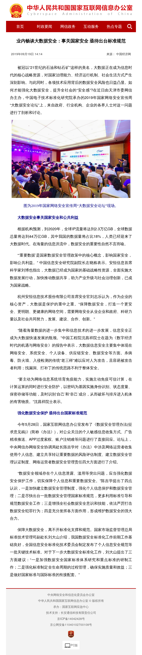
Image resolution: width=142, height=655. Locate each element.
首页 (20, 27)
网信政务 (68, 27)
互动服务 (91, 27)
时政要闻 (44, 27)
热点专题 (114, 27)
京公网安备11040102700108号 (71, 624)
